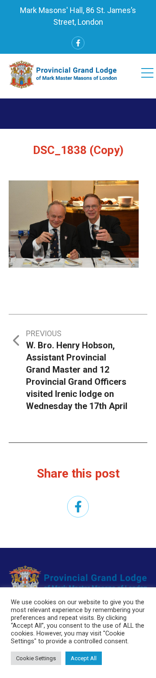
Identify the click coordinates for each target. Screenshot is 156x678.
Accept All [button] (84, 658)
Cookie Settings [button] (36, 658)
